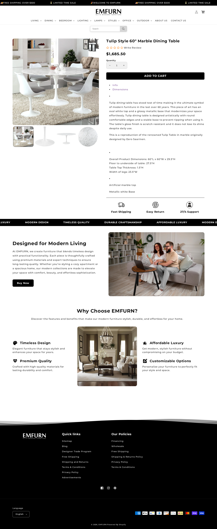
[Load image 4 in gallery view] (88, 137)
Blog (65, 446)
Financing (117, 441)
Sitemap (67, 441)
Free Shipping (70, 456)
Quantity (111, 60)
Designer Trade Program (76, 451)
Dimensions (120, 89)
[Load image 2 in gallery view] (45, 137)
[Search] (123, 29)
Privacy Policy (70, 472)
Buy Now (23, 283)
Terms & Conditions (73, 467)
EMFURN (102, 525)
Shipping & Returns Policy (127, 456)
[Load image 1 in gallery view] (23, 137)
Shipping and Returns (75, 462)
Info (115, 85)
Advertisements (71, 477)
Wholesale (117, 446)
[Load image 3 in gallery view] (66, 137)
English (20, 514)
